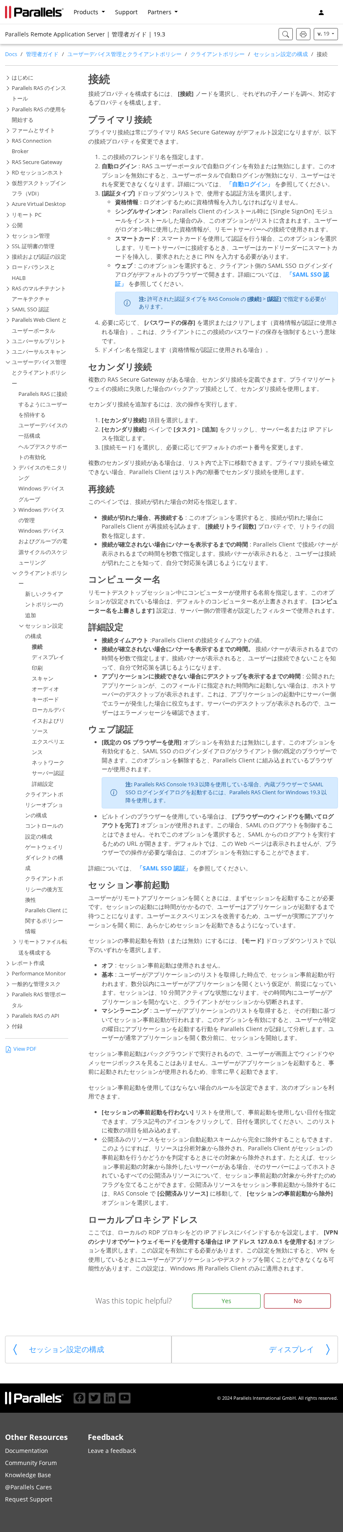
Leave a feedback (112, 1451)
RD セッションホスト (38, 172)
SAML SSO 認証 (30, 309)
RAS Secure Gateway (37, 162)
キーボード (45, 699)
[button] (334, 12)
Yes (226, 1301)
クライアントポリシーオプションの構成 (44, 805)
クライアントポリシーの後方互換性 (44, 889)
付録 (17, 1026)
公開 (17, 225)
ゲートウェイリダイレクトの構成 (44, 858)
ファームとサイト (33, 130)
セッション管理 (31, 235)
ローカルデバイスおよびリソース (48, 720)
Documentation (26, 1451)
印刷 (37, 668)
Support (126, 12)
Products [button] (87, 12)
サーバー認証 (48, 773)
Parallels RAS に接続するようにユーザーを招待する (42, 404)
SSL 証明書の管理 (33, 246)
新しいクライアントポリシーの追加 (44, 604)
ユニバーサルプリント (39, 341)
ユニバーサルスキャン (39, 351)
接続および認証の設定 (39, 256)
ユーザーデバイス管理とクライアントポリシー (124, 54)
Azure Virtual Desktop (39, 204)
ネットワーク (48, 762)
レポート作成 (28, 963)
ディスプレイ (48, 657)
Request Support (28, 1499)
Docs (11, 54)
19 (323, 33)
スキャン (43, 678)
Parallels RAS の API (35, 1015)
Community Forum (31, 1463)
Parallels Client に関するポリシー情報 (46, 921)
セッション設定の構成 (280, 54)
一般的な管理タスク (36, 984)
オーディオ (45, 689)
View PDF (24, 1048)
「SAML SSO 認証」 (165, 868)
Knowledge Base (28, 1475)
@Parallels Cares (28, 1487)
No (298, 1301)
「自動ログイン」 (250, 184)
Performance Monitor (39, 973)
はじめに (22, 77)
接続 (37, 646)
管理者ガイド (42, 54)
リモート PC (26, 214)
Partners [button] (160, 12)
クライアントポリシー (217, 54)
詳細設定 (43, 784)
